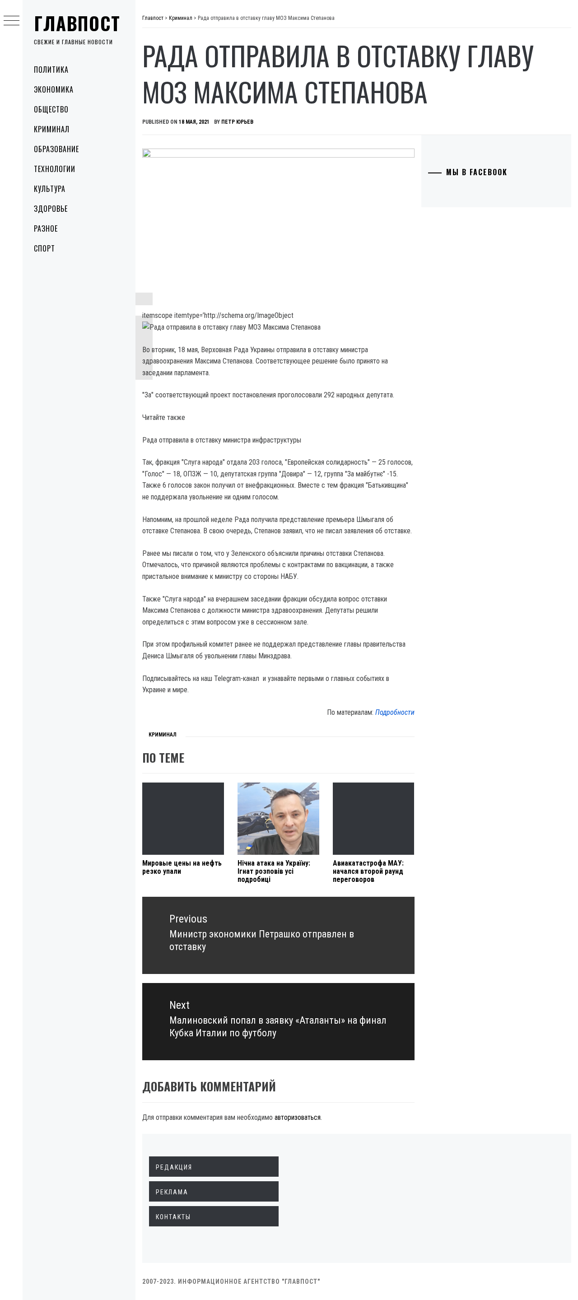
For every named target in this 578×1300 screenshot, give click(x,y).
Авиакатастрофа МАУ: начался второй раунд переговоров (368, 871)
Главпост (77, 23)
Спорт (44, 248)
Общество (51, 109)
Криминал (52, 129)
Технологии (54, 168)
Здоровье (51, 208)
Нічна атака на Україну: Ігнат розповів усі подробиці (274, 871)
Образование (56, 149)
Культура (49, 188)
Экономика (54, 89)
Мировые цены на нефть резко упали (182, 867)
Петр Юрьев (237, 122)
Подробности (395, 712)
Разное (46, 228)
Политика (51, 69)
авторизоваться (298, 1117)
